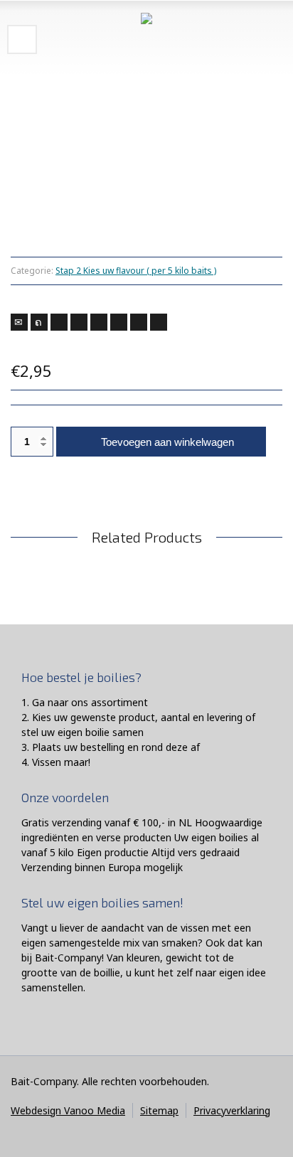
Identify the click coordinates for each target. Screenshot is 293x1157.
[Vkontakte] (158, 322)
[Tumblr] (118, 322)
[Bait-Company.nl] (146, 39)
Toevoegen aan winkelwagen (167, 442)
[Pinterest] (98, 322)
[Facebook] (59, 322)
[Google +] (78, 322)
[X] (39, 322)
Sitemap (159, 1110)
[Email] (19, 322)
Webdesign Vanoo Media (68, 1110)
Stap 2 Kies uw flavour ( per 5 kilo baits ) (135, 271)
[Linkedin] (138, 322)
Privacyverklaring (231, 1110)
